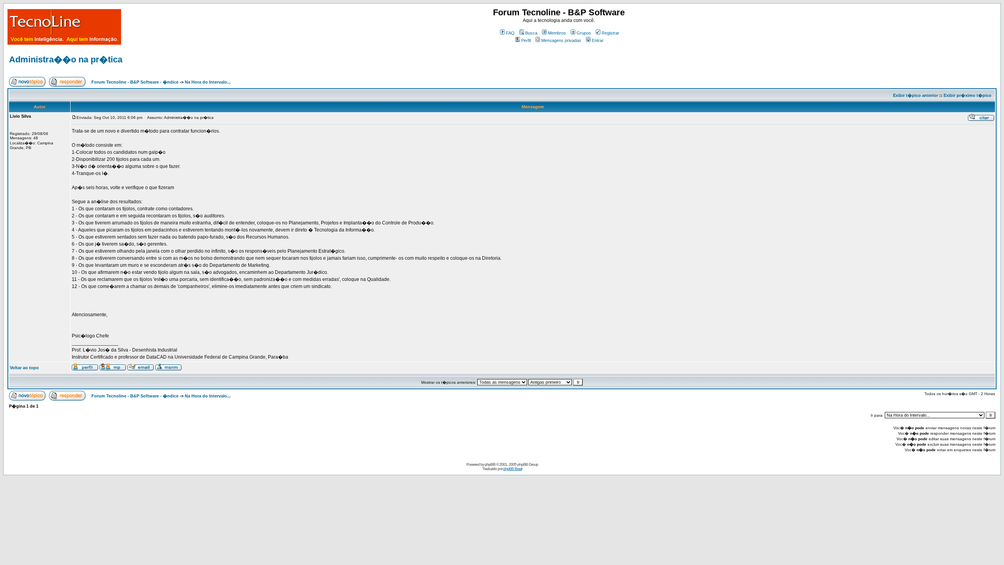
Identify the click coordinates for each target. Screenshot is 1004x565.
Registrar (610, 33)
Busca (531, 33)
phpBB (490, 464)
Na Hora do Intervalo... (208, 82)
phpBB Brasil (512, 469)
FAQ (510, 33)
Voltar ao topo (24, 367)
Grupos (584, 33)
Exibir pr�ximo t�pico (967, 95)
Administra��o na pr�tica (65, 59)
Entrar (598, 40)
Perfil (526, 40)
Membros (557, 33)
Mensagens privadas (561, 40)
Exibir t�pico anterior (915, 95)
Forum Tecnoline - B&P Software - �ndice (134, 82)
